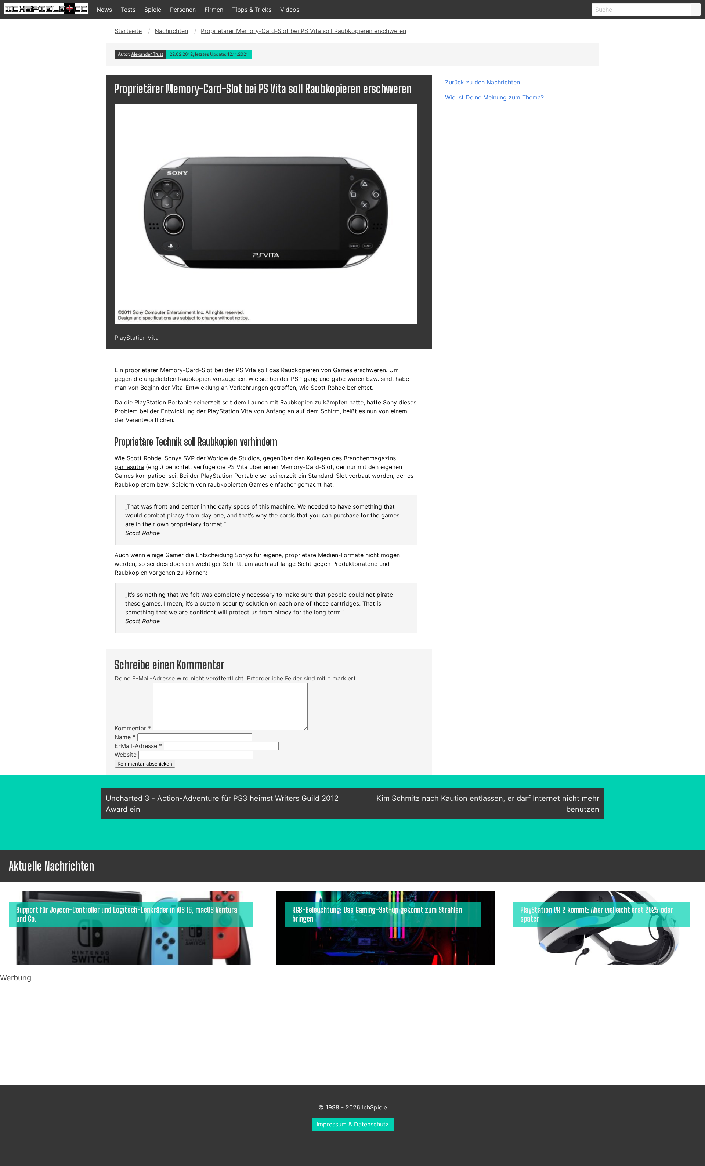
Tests (128, 9)
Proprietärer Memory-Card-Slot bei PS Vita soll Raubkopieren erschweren (303, 30)
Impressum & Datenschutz (353, 1124)
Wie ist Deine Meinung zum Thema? (494, 97)
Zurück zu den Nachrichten (482, 82)
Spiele (152, 9)
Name (125, 737)
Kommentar (133, 728)
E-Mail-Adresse (138, 745)
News (104, 9)
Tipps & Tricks (251, 9)
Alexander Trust (147, 54)
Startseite (128, 30)
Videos (289, 9)
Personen (183, 9)
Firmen (214, 9)
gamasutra (129, 467)
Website (126, 754)
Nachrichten (171, 30)
